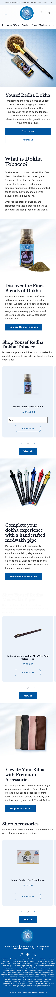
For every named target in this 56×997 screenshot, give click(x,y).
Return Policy (27, 946)
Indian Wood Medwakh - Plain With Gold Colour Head (28, 657)
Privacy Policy (11, 946)
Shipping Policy (44, 946)
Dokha (25, 25)
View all (27, 451)
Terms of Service (20, 949)
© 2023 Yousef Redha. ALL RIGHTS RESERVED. (28, 992)
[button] (6, 13)
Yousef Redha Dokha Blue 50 (28, 406)
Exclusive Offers (10, 25)
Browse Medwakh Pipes (24, 576)
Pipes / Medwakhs (41, 25)
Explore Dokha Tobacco (24, 326)
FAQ (34, 949)
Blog (41, 949)
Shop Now (28, 131)
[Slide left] (22, 443)
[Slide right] (34, 443)
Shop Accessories (20, 808)
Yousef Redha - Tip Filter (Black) (28, 880)
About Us (28, 139)
